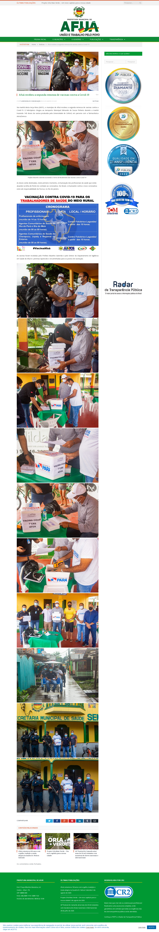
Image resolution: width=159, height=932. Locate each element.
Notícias (95, 101)
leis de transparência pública (114, 911)
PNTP (114, 917)
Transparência (116, 39)
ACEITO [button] (151, 927)
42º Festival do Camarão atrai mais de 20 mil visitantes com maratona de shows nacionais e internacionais (86, 854)
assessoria (120, 906)
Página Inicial (40, 39)
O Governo (76, 39)
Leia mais (89, 927)
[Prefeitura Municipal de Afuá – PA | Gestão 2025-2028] (79, 20)
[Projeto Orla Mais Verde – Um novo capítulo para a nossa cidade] (57, 841)
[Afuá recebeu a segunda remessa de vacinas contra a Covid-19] (57, 71)
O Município (57, 39)
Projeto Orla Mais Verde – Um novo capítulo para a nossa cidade (66, 3)
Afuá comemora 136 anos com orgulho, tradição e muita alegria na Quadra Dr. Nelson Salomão (29, 854)
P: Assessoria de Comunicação (30, 101)
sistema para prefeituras (133, 903)
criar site (118, 903)
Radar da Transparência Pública (130, 917)
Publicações (95, 39)
